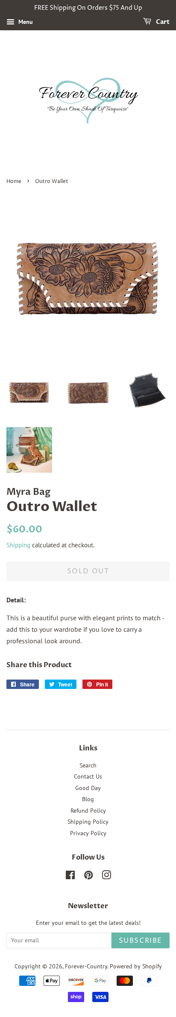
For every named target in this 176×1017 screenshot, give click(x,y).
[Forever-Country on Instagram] (106, 876)
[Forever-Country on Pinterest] (88, 876)
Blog (88, 799)
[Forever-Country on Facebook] (70, 876)
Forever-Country (86, 966)
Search (88, 765)
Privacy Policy (88, 833)
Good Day (88, 788)
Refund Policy (88, 810)
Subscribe (140, 940)
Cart (162, 22)
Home (13, 181)
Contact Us (88, 776)
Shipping (18, 545)
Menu (25, 22)
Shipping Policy (88, 821)
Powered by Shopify (136, 966)
